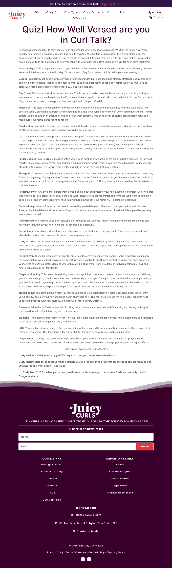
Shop (38, 12)
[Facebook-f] (83, 559)
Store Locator (120, 479)
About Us (79, 18)
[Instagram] (89, 559)
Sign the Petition (111, 4)
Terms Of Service (76, 552)
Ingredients (120, 486)
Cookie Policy (96, 552)
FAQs (52, 493)
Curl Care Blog (51, 500)
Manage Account (52, 464)
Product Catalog (52, 471)
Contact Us (115, 12)
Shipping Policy (116, 552)
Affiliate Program (120, 471)
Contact (52, 479)
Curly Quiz (53, 12)
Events (120, 464)
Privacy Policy (55, 552)
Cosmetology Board (120, 493)
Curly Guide (91, 12)
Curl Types (72, 12)
